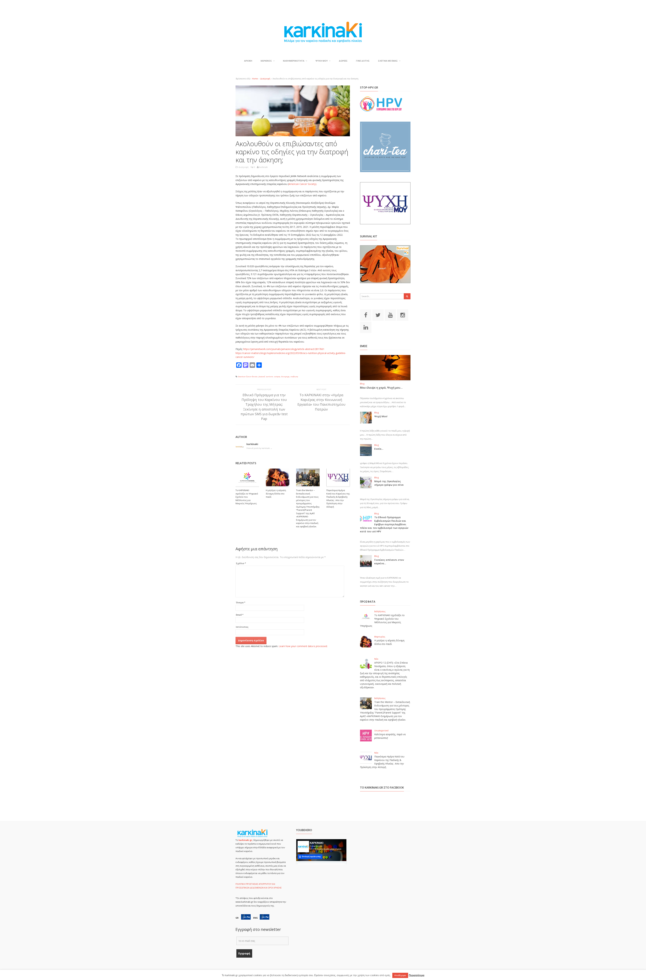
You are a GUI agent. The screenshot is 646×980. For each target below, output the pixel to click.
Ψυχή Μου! (380, 416)
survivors (269, 376)
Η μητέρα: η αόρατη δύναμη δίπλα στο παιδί (276, 493)
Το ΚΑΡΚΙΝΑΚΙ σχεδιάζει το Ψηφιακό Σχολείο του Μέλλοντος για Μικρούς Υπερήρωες (247, 497)
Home (255, 78)
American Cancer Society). (303, 184)
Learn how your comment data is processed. (303, 646)
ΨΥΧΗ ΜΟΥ (321, 60)
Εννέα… (378, 448)
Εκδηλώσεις (379, 611)
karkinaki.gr (245, 840)
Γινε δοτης (363, 60)
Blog (362, 383)
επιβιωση (294, 376)
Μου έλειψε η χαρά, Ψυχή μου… (381, 387)
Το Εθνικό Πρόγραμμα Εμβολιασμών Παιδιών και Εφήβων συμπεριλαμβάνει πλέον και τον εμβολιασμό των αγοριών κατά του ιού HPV (384, 524)
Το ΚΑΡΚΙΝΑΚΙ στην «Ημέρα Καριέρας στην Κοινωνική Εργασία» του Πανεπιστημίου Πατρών (321, 402)
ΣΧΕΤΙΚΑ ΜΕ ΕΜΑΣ (388, 60)
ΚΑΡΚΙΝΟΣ (266, 60)
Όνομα (240, 602)
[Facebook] (365, 315)
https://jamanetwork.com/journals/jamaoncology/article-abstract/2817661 (283, 349)
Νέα (376, 658)
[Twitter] (378, 315)
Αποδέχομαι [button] (400, 975)
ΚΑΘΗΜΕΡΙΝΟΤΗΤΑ (293, 60)
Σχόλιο (241, 563)
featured (262, 376)
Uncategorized (381, 730)
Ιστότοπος (242, 626)
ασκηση (277, 376)
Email (239, 614)
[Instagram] (402, 315)
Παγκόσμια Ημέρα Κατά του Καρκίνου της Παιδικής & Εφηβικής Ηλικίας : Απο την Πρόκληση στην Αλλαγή (338, 498)
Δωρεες (343, 60)
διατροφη (285, 376)
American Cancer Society (248, 376)
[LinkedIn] (365, 327)
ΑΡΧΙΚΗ (248, 60)
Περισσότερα (416, 975)
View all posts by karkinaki (259, 448)
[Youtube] (390, 315)
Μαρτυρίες (379, 636)
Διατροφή (265, 78)
